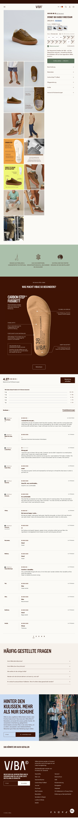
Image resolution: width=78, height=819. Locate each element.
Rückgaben (58, 785)
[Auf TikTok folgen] (66, 812)
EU (60, 34)
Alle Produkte (39, 791)
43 (53, 41)
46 (64, 41)
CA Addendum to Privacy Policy (64, 791)
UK (64, 34)
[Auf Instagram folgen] (59, 812)
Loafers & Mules (39, 800)
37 (56, 37)
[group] (12, 379)
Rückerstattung (59, 782)
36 (53, 37)
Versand (57, 774)
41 (72, 37)
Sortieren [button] (6, 410)
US (62, 34)
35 (49, 37)
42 (49, 41)
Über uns (37, 777)
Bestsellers (38, 794)
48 (72, 41)
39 (64, 37)
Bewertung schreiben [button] (68, 380)
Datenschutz (58, 777)
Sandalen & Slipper (40, 797)
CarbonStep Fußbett (41, 782)
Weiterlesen (39, 367)
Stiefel (37, 803)
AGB (56, 779)
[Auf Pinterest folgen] (63, 812)
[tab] (69, 410)
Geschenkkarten (39, 779)
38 (60, 37)
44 (57, 41)
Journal (37, 785)
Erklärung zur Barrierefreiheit (63, 794)
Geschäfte (38, 774)
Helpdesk (57, 788)
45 (60, 41)
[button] (33, 636)
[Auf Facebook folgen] (51, 812)
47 (68, 41)
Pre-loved (37, 788)
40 (68, 37)
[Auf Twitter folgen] (55, 812)
